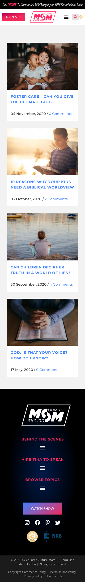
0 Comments (60, 113)
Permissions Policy (63, 572)
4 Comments (61, 284)
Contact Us (54, 576)
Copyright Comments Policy (27, 572)
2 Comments (56, 199)
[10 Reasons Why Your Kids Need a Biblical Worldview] (42, 151)
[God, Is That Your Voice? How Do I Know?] (42, 322)
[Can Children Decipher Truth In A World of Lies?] (42, 236)
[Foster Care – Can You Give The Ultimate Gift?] (42, 66)
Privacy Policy (33, 576)
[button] (66, 17)
